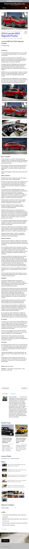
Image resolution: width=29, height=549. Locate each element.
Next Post (24, 388)
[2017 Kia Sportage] (21, 431)
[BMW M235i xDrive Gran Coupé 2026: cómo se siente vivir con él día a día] (10, 492)
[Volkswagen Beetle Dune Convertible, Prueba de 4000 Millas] (7, 431)
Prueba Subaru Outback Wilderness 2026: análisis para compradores (16, 465)
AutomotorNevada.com (14, 3)
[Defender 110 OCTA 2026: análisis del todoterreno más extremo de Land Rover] (4, 496)
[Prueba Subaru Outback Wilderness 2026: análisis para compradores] (4, 492)
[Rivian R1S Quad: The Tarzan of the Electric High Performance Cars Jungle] (21, 492)
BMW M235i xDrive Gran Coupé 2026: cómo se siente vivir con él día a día (16, 470)
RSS (4, 512)
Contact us (5, 540)
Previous (2, 438)
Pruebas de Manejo (16, 38)
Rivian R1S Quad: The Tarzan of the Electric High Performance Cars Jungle (16, 481)
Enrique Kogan (5, 38)
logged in (9, 458)
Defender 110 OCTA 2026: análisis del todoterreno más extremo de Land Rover (16, 486)
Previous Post (6, 388)
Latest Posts (13, 393)
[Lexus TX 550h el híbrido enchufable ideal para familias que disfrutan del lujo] (21, 496)
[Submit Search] (8, 1)
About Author (5, 393)
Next (26, 438)
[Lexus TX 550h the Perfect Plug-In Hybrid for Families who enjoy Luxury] (4, 500)
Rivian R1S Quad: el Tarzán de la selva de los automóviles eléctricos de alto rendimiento (17, 475)
